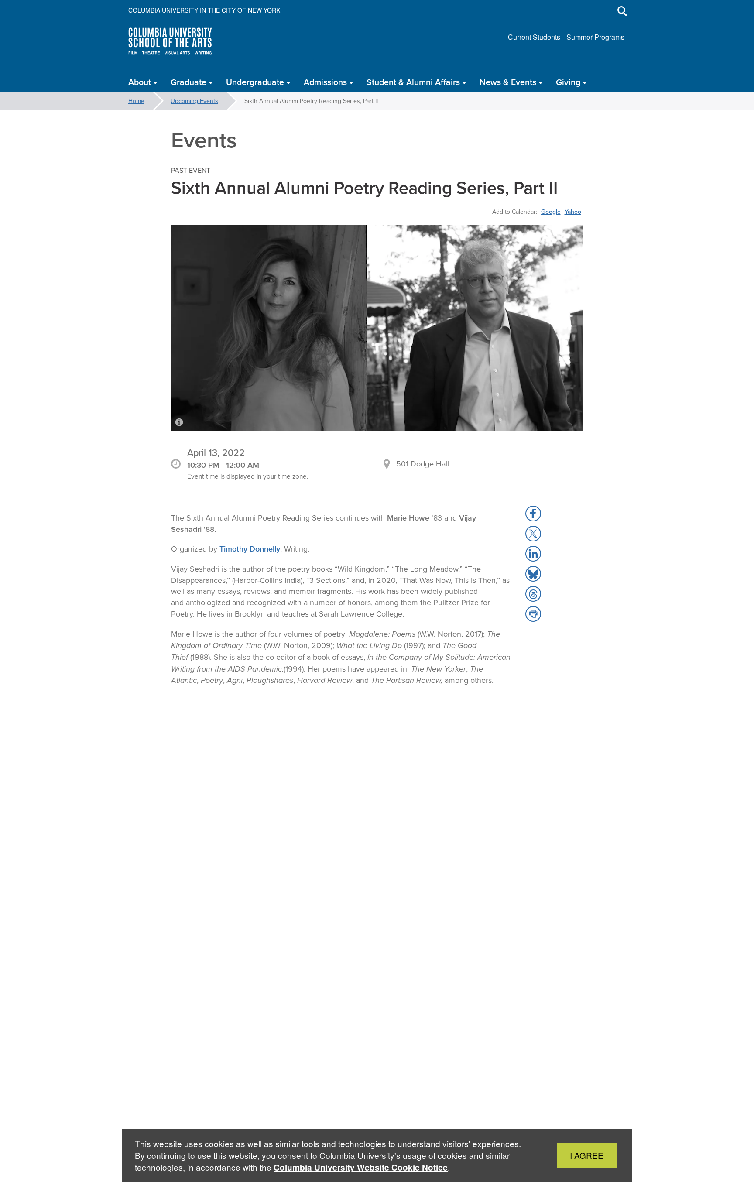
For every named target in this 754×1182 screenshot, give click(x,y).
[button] (533, 513)
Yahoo (573, 211)
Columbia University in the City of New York (204, 10)
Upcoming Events (194, 100)
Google (551, 211)
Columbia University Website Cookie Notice (361, 1167)
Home (136, 100)
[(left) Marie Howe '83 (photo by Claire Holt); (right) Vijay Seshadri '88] (377, 328)
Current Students (534, 37)
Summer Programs (595, 37)
